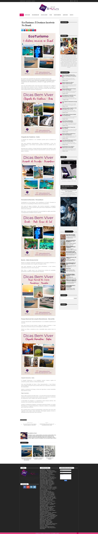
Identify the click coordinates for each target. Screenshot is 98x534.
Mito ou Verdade (43, 507)
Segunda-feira (54, 523)
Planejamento (50, 513)
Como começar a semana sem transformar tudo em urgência (67, 121)
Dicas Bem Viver (51, 492)
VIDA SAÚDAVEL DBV (35, 14)
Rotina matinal (42, 520)
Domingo (51, 496)
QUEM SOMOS (65, 14)
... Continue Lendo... (65, 99)
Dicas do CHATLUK (43, 495)
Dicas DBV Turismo (23, 419)
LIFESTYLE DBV (27, 14)
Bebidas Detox (49, 473)
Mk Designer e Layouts (55, 533)
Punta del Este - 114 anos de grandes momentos (38, 458)
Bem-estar (48, 475)
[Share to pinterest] (31, 30)
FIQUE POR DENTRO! (57, 14)
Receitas (46, 518)
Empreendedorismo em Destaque (46, 497)
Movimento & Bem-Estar (44, 508)
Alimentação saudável (51, 470)
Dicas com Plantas (43, 493)
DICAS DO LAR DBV (44, 14)
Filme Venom (68, 268)
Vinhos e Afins (42, 528)
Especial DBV (42, 498)
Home (22, 14)
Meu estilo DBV (52, 506)
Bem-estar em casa (43, 476)
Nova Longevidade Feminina (50, 510)
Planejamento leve (43, 514)
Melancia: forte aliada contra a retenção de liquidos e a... (71, 280)
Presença (41, 515)
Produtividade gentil (53, 515)
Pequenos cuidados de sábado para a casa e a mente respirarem (68, 134)
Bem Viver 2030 (42, 475)
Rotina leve (49, 519)
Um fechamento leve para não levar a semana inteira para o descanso (69, 96)
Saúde (51, 521)
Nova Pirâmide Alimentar (44, 511)
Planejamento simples (51, 514)
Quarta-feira (52, 517)
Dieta (48, 496)
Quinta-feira (42, 518)
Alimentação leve (43, 470)
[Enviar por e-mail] (35, 30)
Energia (54, 497)
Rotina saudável (42, 521)
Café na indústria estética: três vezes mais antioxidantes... (70, 286)
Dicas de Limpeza (43, 494)
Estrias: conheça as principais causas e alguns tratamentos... (70, 247)
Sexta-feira (42, 524)
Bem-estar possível (51, 476)
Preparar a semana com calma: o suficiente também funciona (68, 83)
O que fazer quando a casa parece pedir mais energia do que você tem (69, 109)
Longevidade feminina (44, 505)
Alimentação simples (43, 471)
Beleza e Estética (52, 474)
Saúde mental (48, 523)
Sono (54, 524)
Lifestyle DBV (53, 503)
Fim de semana (42, 500)
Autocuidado (50, 472)
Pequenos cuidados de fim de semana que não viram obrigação (69, 89)
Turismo (46, 525)
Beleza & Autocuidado (44, 474)
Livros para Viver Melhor (44, 504)
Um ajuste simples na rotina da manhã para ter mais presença (69, 115)
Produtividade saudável (51, 516)
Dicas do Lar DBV (51, 495)
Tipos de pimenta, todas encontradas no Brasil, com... (71, 252)
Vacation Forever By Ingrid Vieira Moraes (47, 526)
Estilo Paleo (54, 498)
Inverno (48, 503)
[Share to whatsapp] (29, 30)
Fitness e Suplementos (44, 501)
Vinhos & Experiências (51, 527)
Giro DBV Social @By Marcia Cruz (46, 502)
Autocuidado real (43, 473)
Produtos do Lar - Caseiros (44, 517)
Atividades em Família (43, 472)
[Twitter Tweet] (22, 30)
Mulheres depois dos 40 (44, 509)
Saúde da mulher (49, 522)
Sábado (47, 521)
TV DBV (50, 14)
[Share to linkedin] (33, 30)
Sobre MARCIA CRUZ (48, 524)
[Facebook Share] (25, 30)
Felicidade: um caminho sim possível (46, 499)
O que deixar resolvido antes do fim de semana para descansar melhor (69, 141)
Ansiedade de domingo (52, 471)
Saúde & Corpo (42, 522)
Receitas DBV (51, 518)
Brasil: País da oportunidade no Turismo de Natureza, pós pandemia (26, 458)
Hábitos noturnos (43, 503)
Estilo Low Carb (48, 498)
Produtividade (46, 515)
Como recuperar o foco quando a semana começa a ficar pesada (68, 147)
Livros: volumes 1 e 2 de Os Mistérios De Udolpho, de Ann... (71, 263)
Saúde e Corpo (42, 523)
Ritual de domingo (43, 519)
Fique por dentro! (49, 500)
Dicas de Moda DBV (43, 492)
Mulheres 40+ (51, 508)
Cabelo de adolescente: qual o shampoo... (71, 258)
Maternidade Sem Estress (44, 506)
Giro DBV (53, 501)
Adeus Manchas (42, 469)
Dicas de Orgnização (50, 494)
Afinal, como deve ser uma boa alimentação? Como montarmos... (71, 241)
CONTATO (71, 14)
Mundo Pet (51, 509)
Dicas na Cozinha (43, 496)
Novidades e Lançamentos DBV (45, 512)
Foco (50, 501)
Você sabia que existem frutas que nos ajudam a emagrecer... (70, 275)
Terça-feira (42, 525)
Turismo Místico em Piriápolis (49, 458)
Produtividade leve (43, 516)
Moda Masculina (49, 507)
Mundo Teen (42, 510)
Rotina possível (48, 520)
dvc (54, 496)
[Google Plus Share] (27, 30)
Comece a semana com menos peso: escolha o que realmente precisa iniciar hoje (69, 76)
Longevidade (51, 504)
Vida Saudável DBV (43, 527)
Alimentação (48, 469)
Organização (54, 512)
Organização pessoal (43, 513)
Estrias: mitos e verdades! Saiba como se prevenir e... (71, 235)
